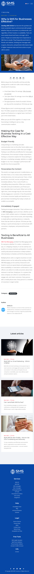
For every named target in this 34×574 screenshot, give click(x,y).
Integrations (17, 497)
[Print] (20, 78)
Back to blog (5, 12)
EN (27, 3)
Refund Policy (17, 529)
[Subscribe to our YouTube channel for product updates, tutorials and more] (20, 568)
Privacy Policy (17, 523)
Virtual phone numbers (17, 493)
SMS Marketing (13, 293)
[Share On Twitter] (13, 78)
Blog (17, 508)
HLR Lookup (17, 495)
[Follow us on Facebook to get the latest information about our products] (10, 568)
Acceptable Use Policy (17, 531)
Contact (17, 551)
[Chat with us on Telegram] (23, 568)
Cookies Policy (17, 527)
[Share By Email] (23, 78)
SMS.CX (9, 305)
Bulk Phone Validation (17, 542)
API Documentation (17, 510)
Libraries (17, 512)
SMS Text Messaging (7, 242)
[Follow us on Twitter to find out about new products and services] (13, 568)
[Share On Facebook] (10, 78)
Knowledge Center (17, 506)
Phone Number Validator (17, 544)
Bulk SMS (17, 484)
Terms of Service (17, 521)
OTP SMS (17, 492)
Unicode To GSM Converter (17, 546)
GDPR (17, 525)
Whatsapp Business (17, 490)
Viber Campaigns (17, 488)
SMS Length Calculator (17, 540)
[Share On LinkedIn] (17, 78)
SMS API (17, 482)
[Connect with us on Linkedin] (17, 568)
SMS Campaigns (17, 486)
